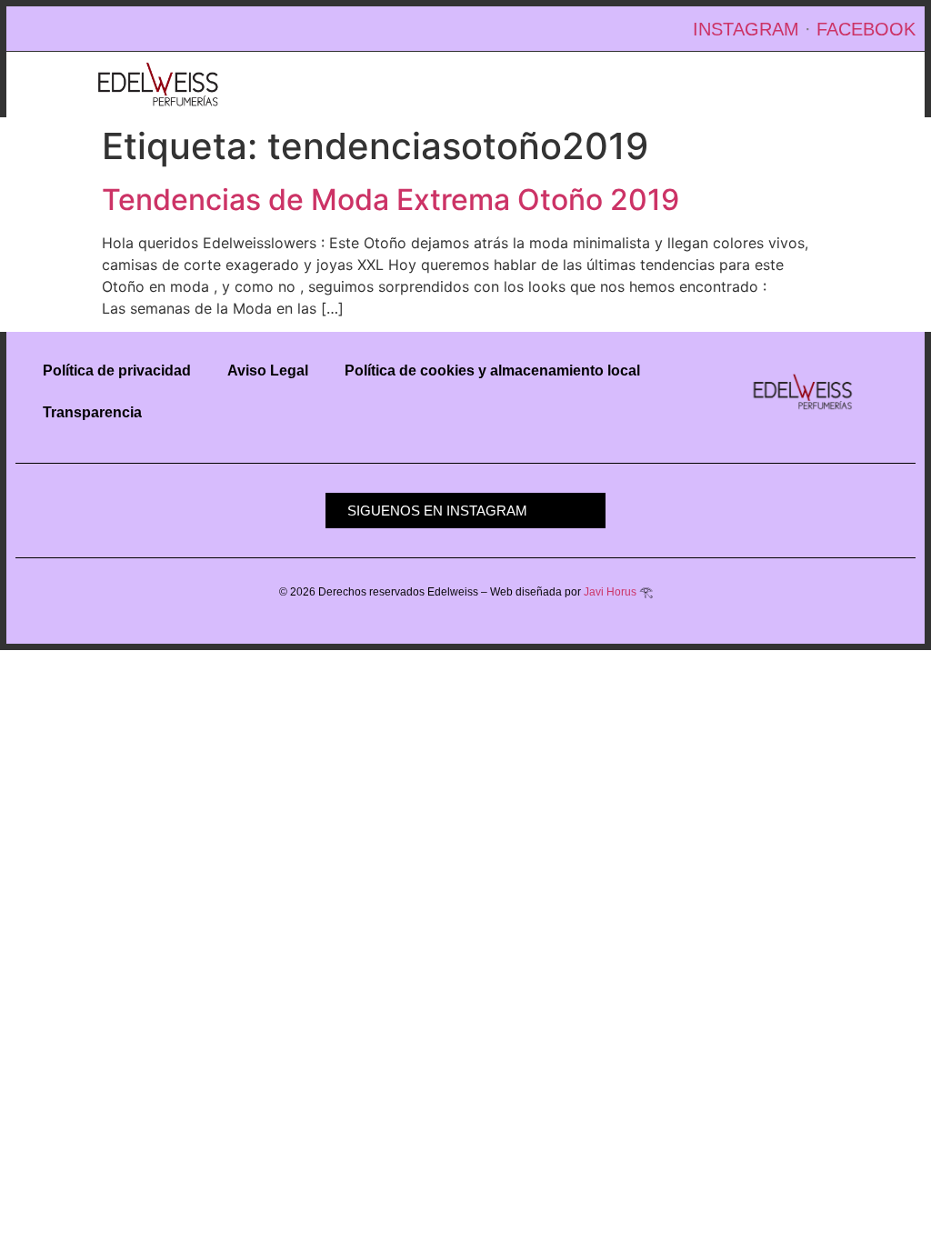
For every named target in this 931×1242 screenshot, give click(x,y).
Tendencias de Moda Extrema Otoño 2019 (390, 199)
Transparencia (92, 412)
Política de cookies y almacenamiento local (492, 370)
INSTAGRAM (746, 29)
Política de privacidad (117, 370)
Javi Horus (610, 592)
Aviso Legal (267, 370)
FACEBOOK (866, 29)
